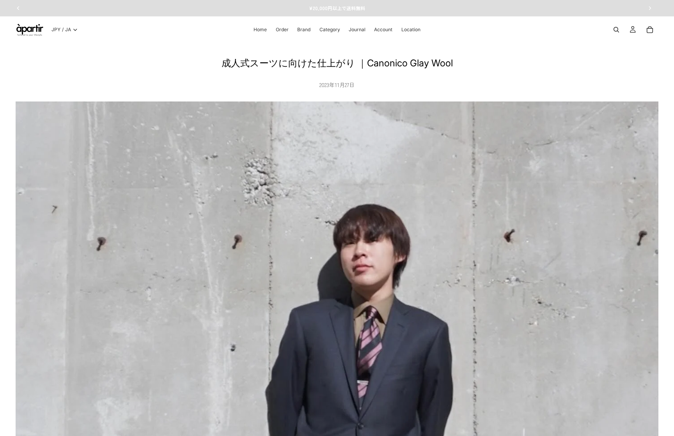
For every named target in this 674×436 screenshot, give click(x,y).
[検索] (616, 29)
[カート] (649, 29)
